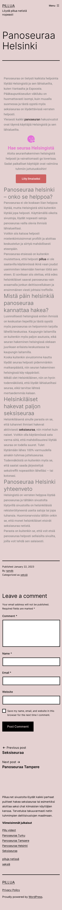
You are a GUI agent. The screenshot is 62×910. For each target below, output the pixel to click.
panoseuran (32, 119)
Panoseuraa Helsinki (15, 845)
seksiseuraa (27, 429)
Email (6, 672)
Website (7, 691)
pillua (42, 259)
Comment (9, 616)
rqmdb (9, 570)
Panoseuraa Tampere (15, 840)
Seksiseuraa (9, 850)
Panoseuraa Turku (13, 835)
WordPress (35, 896)
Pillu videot (9, 830)
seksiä (24, 574)
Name (7, 653)
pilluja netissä (10, 859)
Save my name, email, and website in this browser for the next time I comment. (30, 712)
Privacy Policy (11, 890)
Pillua (8, 6)
